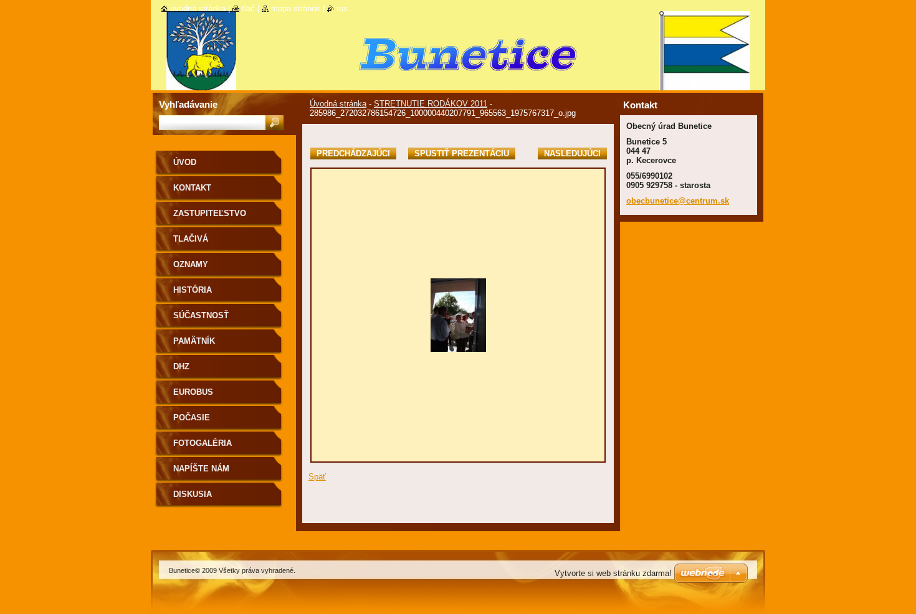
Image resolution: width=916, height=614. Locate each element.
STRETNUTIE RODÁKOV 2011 (430, 103)
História (192, 290)
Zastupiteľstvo (209, 213)
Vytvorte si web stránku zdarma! (613, 573)
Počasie (191, 417)
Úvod (184, 162)
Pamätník (194, 341)
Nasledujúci (572, 153)
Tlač (248, 8)
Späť (317, 476)
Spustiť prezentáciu (461, 153)
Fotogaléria (202, 443)
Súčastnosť (201, 315)
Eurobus (193, 392)
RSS (342, 8)
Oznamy (190, 264)
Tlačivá (190, 238)
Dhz (181, 366)
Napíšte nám (201, 468)
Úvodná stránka (338, 103)
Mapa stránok (295, 8)
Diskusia (192, 494)
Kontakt (192, 187)
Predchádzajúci (353, 153)
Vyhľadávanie (188, 104)
